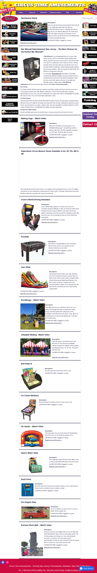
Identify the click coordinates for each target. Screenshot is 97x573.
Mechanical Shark (29, 18)
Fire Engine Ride (28, 502)
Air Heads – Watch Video (32, 426)
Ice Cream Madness (30, 395)
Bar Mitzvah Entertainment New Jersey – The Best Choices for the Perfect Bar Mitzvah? (49, 50)
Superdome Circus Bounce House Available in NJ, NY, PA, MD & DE (50, 152)
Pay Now (79, 12)
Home (21, 12)
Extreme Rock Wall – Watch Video (36, 525)
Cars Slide (25, 267)
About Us (32, 12)
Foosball (25, 237)
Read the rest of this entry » (28, 43)
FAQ (67, 12)
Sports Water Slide (29, 453)
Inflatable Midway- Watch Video (35, 335)
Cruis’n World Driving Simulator (35, 200)
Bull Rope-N (26, 364)
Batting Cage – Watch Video (33, 118)
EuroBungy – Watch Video (33, 300)
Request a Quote (55, 12)
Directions (43, 12)
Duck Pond (26, 479)
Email (62, 40)
